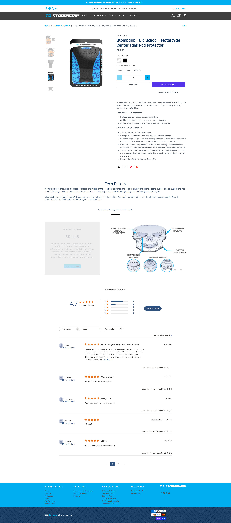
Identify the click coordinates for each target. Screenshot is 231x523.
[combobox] (91, 329)
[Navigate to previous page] (107, 464)
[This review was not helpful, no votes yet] (169, 367)
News (47, 491)
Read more (107, 360)
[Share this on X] (119, 167)
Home (47, 26)
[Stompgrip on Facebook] (46, 8)
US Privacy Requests (110, 501)
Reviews (76, 496)
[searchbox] (67, 329)
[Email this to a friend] (137, 167)
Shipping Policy (108, 493)
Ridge (127, 70)
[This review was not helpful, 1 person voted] (169, 431)
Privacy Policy (107, 496)
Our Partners (50, 501)
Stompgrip (53, 515)
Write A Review (152, 308)
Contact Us (49, 496)
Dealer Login (136, 493)
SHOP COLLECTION (72, 266)
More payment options (168, 92)
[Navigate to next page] (124, 464)
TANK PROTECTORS (61, 26)
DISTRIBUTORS (178, 8)
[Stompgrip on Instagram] (49, 8)
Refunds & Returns (109, 491)
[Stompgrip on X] (53, 8)
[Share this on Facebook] (125, 167)
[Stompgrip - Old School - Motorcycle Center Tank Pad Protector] (86, 62)
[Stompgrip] (63, 15)
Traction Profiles (80, 493)
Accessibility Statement (111, 504)
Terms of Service (109, 498)
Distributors (50, 504)
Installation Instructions (83, 491)
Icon (120, 70)
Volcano (137, 70)
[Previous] (175, 269)
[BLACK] (125, 60)
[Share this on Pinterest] (131, 167)
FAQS (47, 498)
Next (184, 26)
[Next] (181, 269)
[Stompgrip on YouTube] (56, 8)
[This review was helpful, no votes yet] (165, 367)
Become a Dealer (138, 491)
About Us (48, 493)
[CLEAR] (119, 60)
